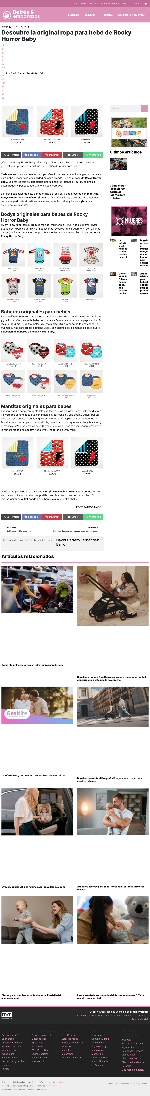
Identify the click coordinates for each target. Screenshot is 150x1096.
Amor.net (66, 1046)
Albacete (126, 1039)
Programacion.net (41, 1035)
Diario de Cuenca (131, 1058)
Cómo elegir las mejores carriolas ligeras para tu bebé (118, 192)
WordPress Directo (41, 1050)
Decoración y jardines (13, 1061)
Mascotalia (97, 1053)
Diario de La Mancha (132, 1062)
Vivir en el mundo (71, 1057)
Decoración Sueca (11, 1042)
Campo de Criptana (132, 1050)
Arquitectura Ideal (11, 1046)
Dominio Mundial (100, 1038)
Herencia (126, 1065)
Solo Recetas (69, 1035)
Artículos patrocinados (89, 1015)
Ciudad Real (128, 1054)
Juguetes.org (98, 1046)
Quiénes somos (80, 4)
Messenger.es (38, 1038)
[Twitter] (145, 3)
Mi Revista (97, 1065)
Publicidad (94, 4)
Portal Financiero (100, 1061)
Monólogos (97, 1050)
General (7, 27)
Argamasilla (127, 1047)
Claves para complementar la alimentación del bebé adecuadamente (31, 997)
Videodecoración (10, 1050)
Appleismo (37, 1042)
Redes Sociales (39, 1053)
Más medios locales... (133, 1069)
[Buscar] (144, 108)
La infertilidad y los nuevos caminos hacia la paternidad (125, 249)
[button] (96, 15)
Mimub (5, 1065)
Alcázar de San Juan (132, 1043)
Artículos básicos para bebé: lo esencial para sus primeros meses (110, 888)
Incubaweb (37, 1046)
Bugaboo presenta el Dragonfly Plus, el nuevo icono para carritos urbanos (109, 779)
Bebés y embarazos (72, 1042)
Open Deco (7, 1038)
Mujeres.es (67, 1053)
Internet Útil (38, 1061)
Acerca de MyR (140, 1019)
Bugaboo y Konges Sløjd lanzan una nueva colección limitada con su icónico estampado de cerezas (112, 678)
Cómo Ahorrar (99, 1057)
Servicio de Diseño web (119, 1015)
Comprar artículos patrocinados (115, 4)
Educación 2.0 (99, 1035)
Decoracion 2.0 (9, 1035)
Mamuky (66, 1050)
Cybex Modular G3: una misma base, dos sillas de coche (123, 283)
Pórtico (5, 1068)
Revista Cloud (39, 1057)
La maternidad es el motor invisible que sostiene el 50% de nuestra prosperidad (111, 997)
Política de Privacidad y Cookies (134, 1083)
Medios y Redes (139, 1011)
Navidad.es (97, 1042)
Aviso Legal (113, 1083)
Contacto (136, 4)
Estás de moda (70, 1038)
